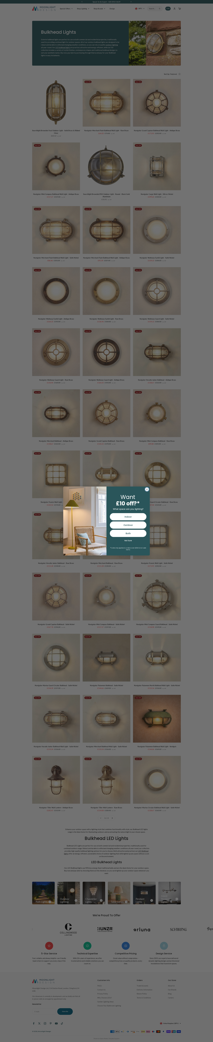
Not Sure (128, 540)
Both (128, 533)
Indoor (128, 516)
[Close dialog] (147, 489)
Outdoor (128, 525)
